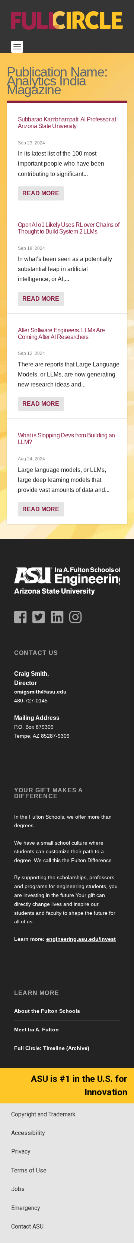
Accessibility (28, 1132)
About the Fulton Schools (47, 1011)
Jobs (18, 1189)
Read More (40, 193)
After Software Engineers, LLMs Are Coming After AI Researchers (61, 333)
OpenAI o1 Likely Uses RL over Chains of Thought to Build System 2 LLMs (68, 228)
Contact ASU (27, 1226)
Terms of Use (29, 1170)
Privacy (21, 1151)
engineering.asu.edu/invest (81, 939)
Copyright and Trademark (43, 1114)
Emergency (25, 1207)
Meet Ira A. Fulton (36, 1029)
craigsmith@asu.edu (40, 692)
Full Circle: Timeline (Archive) (51, 1048)
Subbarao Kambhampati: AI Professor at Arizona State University (67, 122)
